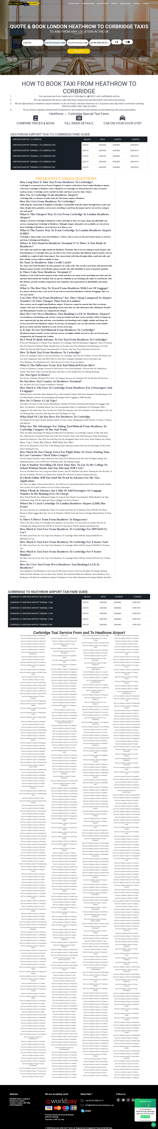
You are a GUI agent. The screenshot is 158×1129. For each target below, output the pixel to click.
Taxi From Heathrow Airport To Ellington (64, 686)
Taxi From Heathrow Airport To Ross (95, 1073)
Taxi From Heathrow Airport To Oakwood (95, 938)
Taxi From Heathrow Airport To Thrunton (126, 871)
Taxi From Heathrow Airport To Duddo (33, 1044)
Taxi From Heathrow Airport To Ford (64, 748)
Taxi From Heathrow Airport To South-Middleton (126, 759)
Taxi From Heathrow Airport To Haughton (64, 881)
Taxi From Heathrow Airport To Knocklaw (64, 1058)
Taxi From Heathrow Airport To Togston (126, 877)
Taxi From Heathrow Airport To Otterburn (95, 956)
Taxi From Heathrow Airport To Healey (64, 902)
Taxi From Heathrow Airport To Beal (33, 724)
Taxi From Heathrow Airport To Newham (95, 864)
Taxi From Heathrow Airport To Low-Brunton (95, 706)
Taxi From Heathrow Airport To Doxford (33, 1041)
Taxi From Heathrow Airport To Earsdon (33, 1058)
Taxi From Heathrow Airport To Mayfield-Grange (95, 760)
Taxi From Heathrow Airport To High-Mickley (64, 955)
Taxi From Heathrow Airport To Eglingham (64, 677)
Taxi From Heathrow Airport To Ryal (126, 644)
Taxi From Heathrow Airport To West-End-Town (126, 954)
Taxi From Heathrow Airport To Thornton (126, 863)
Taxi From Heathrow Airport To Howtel (64, 1003)
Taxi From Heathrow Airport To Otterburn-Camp (95, 953)
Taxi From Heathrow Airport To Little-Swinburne (95, 663)
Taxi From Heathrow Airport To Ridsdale (95, 1061)
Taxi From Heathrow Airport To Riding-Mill (95, 1051)
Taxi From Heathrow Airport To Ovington (95, 965)
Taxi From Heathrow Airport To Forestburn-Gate (64, 751)
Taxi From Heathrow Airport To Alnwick (33, 644)
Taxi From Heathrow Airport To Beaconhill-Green (33, 713)
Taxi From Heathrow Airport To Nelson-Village (95, 814)
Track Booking (73, 3)
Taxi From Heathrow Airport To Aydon (33, 677)
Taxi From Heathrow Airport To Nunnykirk (95, 935)
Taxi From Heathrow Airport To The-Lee (127, 847)
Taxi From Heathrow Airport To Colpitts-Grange (33, 979)
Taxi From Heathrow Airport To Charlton (33, 913)
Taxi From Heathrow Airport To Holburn (64, 978)
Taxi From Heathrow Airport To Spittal (126, 782)
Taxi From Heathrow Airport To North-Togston (95, 931)
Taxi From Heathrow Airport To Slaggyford (127, 738)
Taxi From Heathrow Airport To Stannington (126, 798)
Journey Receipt (103, 3)
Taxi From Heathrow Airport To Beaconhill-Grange (33, 709)
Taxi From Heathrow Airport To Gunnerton (64, 807)
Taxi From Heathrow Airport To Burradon (33, 858)
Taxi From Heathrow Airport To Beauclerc (33, 733)
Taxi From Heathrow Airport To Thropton (126, 868)
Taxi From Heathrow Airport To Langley (64, 1069)
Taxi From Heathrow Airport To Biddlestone (33, 769)
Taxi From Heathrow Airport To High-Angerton (64, 938)
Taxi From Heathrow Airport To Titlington (126, 874)
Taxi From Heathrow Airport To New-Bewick (95, 836)
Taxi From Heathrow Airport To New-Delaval (95, 843)
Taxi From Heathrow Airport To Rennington (95, 1046)
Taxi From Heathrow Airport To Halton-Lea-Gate (64, 844)
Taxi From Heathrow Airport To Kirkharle (64, 1039)
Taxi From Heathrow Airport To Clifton (33, 956)
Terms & (63, 1115)
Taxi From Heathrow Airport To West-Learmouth (126, 970)
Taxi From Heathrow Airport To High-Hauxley (64, 952)
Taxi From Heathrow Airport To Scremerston (126, 662)
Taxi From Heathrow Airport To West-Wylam (126, 993)
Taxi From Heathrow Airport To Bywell (33, 877)
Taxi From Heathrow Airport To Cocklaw (33, 964)
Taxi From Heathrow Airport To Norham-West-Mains (95, 893)
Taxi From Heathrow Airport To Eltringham (64, 694)
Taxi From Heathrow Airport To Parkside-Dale (95, 980)
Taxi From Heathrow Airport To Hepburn (64, 919)
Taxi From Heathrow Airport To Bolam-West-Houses (33, 801)
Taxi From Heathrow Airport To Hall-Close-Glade (64, 828)
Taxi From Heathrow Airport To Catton (33, 906)
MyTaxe (109, 1128)
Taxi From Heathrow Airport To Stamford (126, 787)
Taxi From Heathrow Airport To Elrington (64, 688)
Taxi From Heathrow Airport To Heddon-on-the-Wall (64, 908)
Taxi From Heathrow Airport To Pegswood (95, 996)
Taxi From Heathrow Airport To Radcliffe (95, 1026)
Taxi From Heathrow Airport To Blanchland (33, 791)
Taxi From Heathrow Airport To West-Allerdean (126, 945)
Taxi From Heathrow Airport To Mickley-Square (95, 776)
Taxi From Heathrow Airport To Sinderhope (127, 735)
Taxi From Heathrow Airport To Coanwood (33, 961)
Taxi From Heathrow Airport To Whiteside (126, 1022)
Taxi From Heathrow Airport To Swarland (126, 836)
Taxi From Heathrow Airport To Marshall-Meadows (95, 744)
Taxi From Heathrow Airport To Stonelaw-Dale (126, 823)
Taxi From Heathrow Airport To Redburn (95, 1037)
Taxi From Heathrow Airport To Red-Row (95, 1035)
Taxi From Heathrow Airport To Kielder (64, 1028)
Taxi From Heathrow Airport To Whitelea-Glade (126, 1014)
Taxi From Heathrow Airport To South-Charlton (126, 755)
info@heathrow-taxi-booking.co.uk (99, 1105)
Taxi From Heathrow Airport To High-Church (64, 949)
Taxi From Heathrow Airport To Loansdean (95, 675)
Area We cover (125, 3)
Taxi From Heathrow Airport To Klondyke (64, 1052)
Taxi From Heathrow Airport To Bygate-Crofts (33, 870)
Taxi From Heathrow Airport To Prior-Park (95, 1021)
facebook (118, 1100)
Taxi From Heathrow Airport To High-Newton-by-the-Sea (64, 958)
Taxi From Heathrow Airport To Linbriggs (95, 650)
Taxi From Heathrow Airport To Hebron (64, 905)
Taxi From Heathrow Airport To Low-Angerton (95, 703)
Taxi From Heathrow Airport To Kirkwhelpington (64, 1048)
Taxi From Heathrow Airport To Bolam (33, 805)
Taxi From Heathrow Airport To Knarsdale (64, 1055)
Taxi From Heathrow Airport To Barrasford (33, 691)
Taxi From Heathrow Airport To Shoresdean (126, 721)
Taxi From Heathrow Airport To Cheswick (33, 932)
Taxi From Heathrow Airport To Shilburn (127, 713)
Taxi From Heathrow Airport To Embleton (64, 700)
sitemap (55, 1117)
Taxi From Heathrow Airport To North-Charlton (95, 903)
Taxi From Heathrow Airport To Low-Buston (95, 709)
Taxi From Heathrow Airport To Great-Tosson (64, 781)
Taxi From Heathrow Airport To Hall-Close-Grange (64, 833)
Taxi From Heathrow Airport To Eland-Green (64, 680)
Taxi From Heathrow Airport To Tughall (126, 898)
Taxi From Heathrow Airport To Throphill (126, 866)
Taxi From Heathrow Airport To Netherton (95, 830)
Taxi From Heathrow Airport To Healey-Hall (64, 899)
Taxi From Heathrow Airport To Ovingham (95, 962)
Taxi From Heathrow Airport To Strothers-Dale (126, 832)
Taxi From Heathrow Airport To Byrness (33, 874)
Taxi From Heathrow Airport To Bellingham (33, 748)
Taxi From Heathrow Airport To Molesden (95, 801)
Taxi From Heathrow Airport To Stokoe (126, 817)
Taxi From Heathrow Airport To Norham (95, 897)
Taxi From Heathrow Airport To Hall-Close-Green (64, 837)
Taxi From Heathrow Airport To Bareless (33, 688)
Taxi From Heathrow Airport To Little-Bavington (95, 659)
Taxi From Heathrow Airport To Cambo (33, 882)
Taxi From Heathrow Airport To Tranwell (126, 890)
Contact (145, 3)
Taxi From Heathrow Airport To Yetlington (126, 1077)
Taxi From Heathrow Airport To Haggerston (64, 816)
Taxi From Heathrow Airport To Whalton (126, 999)
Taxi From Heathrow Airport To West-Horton (126, 967)
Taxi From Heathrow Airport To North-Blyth (95, 900)
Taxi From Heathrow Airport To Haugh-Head (64, 878)
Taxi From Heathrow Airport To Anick (33, 659)
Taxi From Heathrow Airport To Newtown (95, 887)
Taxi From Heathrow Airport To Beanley (33, 727)
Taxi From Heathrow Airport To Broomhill (33, 839)
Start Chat (145, 1117)
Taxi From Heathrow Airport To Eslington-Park (64, 706)
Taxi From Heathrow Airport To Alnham (33, 638)
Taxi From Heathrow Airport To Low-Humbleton (95, 718)
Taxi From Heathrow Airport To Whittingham (126, 1035)
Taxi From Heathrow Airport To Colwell (33, 983)
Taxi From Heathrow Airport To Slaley (126, 741)
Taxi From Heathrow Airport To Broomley (33, 841)
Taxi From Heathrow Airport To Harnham (64, 869)
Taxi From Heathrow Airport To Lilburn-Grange (95, 639)
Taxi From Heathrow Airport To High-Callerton (64, 946)
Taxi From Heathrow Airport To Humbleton (64, 1006)
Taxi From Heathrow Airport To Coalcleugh (33, 959)
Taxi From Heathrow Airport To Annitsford (33, 662)
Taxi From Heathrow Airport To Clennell (33, 953)
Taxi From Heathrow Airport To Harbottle (64, 861)
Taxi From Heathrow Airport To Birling (33, 781)
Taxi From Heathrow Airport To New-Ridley (95, 851)
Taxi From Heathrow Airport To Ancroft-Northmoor (33, 653)
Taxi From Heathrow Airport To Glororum (64, 766)
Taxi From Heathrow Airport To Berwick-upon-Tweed (33, 766)
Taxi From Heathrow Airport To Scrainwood (126, 659)
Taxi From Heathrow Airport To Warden (127, 917)
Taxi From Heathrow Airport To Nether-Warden (95, 822)
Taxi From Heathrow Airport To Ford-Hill (64, 745)
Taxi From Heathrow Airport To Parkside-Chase (95, 976)
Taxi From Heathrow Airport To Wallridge (126, 912)
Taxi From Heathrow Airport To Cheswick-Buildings (33, 928)
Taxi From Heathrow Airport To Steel (127, 803)
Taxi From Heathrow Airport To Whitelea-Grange (126, 1018)
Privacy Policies (51, 1115)
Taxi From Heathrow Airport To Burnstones (33, 855)
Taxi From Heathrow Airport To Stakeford (126, 785)
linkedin (133, 1100)
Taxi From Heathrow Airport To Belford (33, 745)
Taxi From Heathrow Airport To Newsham (95, 870)
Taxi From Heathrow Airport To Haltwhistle (64, 856)
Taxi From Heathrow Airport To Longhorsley (95, 687)
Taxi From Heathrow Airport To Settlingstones (126, 692)
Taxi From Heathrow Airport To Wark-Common (126, 929)
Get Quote (79, 51)
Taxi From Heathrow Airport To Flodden (64, 736)
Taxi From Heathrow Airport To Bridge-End (33, 833)
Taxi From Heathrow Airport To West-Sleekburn (126, 980)
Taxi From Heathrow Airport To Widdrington (126, 1051)
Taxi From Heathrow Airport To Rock (95, 1067)
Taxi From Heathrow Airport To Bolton (33, 808)
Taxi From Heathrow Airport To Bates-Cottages (33, 697)
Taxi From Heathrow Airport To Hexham (64, 935)
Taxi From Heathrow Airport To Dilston (33, 1026)
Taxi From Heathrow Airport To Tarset (126, 842)
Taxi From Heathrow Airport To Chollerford (33, 937)
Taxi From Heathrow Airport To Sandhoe (126, 649)
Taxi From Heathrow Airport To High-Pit (64, 962)
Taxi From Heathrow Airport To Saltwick (126, 646)
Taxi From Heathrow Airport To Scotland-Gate (126, 653)
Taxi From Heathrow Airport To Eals (33, 1055)
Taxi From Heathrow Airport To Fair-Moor (64, 712)
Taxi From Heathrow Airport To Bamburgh (33, 682)
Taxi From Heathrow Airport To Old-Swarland (95, 946)
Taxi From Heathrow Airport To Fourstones (64, 755)
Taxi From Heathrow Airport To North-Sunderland (95, 927)
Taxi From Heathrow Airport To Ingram (64, 1017)
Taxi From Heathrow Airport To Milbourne (95, 790)
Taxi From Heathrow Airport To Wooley (126, 1066)
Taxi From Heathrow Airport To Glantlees (64, 760)
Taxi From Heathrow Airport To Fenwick (64, 734)
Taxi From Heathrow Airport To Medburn (95, 764)
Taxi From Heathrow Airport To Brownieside (33, 844)
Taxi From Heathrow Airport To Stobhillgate (126, 809)
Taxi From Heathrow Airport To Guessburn (64, 802)
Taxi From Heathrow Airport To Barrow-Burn (33, 693)
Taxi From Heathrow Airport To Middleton (95, 787)
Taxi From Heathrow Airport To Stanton (127, 800)
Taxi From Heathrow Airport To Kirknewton (64, 1045)
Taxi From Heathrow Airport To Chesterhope (33, 922)
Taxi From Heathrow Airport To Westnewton (126, 996)
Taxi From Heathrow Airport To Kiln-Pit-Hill (64, 1034)
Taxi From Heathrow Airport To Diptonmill (33, 1028)
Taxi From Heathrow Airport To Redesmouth (95, 1040)
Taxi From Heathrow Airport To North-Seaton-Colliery (95, 920)
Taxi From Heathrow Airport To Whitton (127, 1038)
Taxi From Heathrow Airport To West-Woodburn (126, 989)
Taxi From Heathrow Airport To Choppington (33, 943)
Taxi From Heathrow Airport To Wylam (126, 1072)
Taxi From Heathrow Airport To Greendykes (64, 788)
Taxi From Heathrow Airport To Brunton (33, 850)
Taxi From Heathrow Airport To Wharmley (126, 1001)
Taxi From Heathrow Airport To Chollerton (33, 940)
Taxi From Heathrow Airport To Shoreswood (126, 724)
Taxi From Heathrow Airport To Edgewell (64, 672)
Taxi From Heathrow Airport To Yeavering (126, 1075)
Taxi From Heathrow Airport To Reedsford (95, 1043)
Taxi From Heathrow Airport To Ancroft (33, 657)
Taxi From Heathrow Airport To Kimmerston (64, 1036)
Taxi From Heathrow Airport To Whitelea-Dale (126, 1009)
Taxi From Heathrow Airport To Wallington (126, 909)
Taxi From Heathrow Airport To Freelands (64, 758)
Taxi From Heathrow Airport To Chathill (33, 916)
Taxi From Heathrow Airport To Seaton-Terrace (127, 682)
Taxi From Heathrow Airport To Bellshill (33, 751)
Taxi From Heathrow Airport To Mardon (95, 741)
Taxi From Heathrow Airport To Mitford (95, 798)
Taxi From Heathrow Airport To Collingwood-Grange (33, 972)
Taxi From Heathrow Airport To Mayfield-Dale (95, 751)
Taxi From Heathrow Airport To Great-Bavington (64, 772)
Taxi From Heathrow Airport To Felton (64, 728)
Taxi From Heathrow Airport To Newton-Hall (95, 872)
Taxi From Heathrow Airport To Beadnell (33, 721)
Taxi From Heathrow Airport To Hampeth (64, 858)
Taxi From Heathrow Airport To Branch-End (33, 822)
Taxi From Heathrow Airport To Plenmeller (95, 1004)
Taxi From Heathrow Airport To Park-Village (95, 972)
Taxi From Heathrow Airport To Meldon (95, 767)
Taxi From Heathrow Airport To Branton (33, 827)
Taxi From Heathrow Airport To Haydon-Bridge (64, 890)
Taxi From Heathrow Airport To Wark (126, 933)
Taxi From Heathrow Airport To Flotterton (64, 739)
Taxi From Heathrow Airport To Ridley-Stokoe (95, 1055)
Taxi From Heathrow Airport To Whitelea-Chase (126, 1005)
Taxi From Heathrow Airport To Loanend (95, 672)
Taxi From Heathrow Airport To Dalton (33, 1012)
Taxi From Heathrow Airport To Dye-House (33, 1050)
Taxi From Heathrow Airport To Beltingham (33, 757)
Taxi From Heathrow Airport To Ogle (95, 941)
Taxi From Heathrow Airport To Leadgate (64, 1074)
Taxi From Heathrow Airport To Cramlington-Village (33, 997)
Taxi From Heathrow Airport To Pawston (95, 993)
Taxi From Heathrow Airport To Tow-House (127, 880)
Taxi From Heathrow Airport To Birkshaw (33, 778)
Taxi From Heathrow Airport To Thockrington (126, 853)
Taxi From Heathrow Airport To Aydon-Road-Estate (33, 673)
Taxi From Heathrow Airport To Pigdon (95, 1001)
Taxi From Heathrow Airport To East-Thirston (64, 648)
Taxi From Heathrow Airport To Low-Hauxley (95, 715)
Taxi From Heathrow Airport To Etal (64, 710)
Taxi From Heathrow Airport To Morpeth (95, 804)
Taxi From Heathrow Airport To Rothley (126, 635)
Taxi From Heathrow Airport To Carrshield (33, 893)
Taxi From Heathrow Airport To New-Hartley (95, 846)
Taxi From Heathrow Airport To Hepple (64, 922)
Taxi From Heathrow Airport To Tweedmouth (126, 901)
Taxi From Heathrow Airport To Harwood (64, 875)
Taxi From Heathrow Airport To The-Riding (126, 850)
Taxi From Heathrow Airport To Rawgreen (95, 1029)
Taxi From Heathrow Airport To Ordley (95, 949)
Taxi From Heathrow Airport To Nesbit (95, 818)
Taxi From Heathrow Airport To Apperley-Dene (33, 666)
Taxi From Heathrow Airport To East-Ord (64, 641)
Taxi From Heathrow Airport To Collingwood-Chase (33, 968)
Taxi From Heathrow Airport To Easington (33, 1061)
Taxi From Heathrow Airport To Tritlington (126, 892)
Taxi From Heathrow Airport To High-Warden (64, 965)
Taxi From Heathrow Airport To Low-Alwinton (95, 698)
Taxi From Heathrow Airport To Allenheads (33, 635)
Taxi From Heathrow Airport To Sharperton (127, 696)
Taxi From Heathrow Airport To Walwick (126, 915)
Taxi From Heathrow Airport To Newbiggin (95, 859)
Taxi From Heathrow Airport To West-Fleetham (126, 958)
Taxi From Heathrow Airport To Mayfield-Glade (95, 756)
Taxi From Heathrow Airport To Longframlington (95, 681)
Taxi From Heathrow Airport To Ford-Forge (64, 742)
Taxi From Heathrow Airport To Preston (95, 1015)
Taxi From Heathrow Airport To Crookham (33, 1009)
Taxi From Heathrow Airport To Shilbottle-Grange (126, 707)
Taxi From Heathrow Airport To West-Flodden (126, 963)
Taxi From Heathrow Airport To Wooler (126, 1064)
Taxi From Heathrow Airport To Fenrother (64, 731)
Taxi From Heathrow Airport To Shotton (127, 730)
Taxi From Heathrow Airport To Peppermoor (95, 998)
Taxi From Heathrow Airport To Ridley (95, 1059)
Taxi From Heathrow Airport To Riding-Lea (95, 1049)
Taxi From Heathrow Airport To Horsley (64, 995)
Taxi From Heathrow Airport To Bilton (33, 772)
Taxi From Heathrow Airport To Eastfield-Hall (64, 669)
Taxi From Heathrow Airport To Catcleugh (33, 903)
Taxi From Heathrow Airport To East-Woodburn (64, 652)
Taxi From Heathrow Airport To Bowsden (33, 819)
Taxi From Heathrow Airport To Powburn (95, 1010)
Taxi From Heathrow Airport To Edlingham (64, 675)
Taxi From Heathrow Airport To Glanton (64, 763)
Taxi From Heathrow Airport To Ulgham (127, 904)
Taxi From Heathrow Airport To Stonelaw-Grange (126, 828)
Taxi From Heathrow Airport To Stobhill (126, 806)
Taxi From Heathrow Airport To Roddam (95, 1070)
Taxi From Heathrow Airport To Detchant (33, 1023)
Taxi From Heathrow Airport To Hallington (64, 841)
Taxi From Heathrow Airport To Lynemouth (95, 735)
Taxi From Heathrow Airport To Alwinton (33, 646)
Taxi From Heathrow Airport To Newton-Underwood (95, 880)
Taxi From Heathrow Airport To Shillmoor (126, 716)
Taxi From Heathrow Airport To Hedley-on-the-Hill (64, 913)
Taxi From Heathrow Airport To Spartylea (126, 776)
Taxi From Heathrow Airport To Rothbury (95, 1075)
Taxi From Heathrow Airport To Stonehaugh (126, 820)
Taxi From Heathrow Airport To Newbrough (95, 861)
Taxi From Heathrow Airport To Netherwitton (95, 833)
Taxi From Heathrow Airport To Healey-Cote (64, 896)
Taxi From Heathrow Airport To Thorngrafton (126, 856)
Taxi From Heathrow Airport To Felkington (64, 725)
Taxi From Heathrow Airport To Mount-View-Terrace (95, 807)
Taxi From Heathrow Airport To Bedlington (33, 743)
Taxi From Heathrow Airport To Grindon (64, 799)
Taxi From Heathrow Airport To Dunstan (33, 1047)
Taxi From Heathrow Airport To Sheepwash (126, 703)
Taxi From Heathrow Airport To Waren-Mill (126, 920)
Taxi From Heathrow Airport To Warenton (126, 926)
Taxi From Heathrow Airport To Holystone (64, 986)
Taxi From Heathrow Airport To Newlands (95, 867)
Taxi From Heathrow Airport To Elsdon (64, 691)
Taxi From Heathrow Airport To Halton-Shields (64, 849)
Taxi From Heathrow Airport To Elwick (64, 697)
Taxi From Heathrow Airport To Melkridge (95, 772)
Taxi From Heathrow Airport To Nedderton (95, 811)
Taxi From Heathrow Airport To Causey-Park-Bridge (33, 910)
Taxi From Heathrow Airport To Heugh (64, 932)
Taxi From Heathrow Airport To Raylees (95, 1032)
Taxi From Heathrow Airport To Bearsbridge (33, 730)
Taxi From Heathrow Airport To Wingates (126, 1053)
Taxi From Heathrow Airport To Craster (33, 1003)
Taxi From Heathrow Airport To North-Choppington (95, 908)
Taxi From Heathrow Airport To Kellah (64, 1025)
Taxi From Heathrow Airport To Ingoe (64, 1014)
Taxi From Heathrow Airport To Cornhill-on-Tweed (33, 989)
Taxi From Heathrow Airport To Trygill (126, 895)
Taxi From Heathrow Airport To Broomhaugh (33, 836)
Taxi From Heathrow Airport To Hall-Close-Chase (64, 819)
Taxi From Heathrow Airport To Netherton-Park (95, 826)
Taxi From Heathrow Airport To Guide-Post (64, 805)
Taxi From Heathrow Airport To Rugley (126, 641)
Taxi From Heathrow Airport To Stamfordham (126, 791)
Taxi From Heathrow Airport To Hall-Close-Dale (64, 824)
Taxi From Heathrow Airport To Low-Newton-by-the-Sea (95, 723)
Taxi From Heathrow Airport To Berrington (33, 759)
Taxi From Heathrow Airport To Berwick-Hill (33, 762)
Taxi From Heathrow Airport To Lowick (95, 729)
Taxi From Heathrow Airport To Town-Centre (126, 882)
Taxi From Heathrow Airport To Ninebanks (95, 890)
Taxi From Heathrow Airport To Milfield (95, 793)
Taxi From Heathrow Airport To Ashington (33, 669)
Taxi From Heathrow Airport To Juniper (64, 1020)
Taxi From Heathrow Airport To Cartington (33, 901)
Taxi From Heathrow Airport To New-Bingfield (95, 839)
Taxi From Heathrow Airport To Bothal (33, 814)
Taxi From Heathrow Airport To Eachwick (33, 1052)
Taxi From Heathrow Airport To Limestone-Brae (95, 646)
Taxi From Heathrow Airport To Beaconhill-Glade (33, 704)
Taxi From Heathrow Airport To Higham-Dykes (64, 968)
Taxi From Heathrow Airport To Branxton (33, 830)
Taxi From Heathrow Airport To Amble (33, 649)
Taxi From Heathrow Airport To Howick (64, 1000)
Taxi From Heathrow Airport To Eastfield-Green (64, 665)
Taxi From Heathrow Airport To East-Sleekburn (64, 644)
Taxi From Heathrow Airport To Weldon (127, 939)
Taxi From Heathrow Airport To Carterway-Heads (33, 897)
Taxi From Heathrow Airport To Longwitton (95, 695)
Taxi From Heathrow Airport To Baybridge (33, 701)
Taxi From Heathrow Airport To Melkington (95, 770)
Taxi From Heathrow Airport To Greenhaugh (64, 791)
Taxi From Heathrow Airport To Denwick (33, 1020)
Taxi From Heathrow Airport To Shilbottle (126, 710)
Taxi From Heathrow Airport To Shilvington (127, 719)
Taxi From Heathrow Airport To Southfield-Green (127, 768)
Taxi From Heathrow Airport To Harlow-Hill (64, 867)
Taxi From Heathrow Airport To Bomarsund (33, 811)
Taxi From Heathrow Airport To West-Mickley (126, 977)
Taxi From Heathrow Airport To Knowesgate (64, 1060)
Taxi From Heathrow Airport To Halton (64, 853)
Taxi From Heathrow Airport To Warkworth (127, 936)
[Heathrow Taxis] (24, 6)
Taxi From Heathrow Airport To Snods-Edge (126, 747)
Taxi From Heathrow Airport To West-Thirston (126, 985)
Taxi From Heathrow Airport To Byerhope (33, 866)
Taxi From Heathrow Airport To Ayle (33, 679)
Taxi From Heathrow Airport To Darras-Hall (33, 1014)
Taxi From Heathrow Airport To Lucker (95, 732)
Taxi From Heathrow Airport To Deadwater (33, 1017)
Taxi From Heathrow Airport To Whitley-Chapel (127, 1031)
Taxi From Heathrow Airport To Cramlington (33, 1001)
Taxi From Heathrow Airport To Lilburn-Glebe (95, 635)
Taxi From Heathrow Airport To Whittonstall (126, 1041)
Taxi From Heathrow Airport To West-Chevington (126, 949)
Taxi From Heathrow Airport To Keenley (64, 1022)
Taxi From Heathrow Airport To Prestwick (95, 1018)
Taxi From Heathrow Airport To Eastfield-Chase (64, 656)
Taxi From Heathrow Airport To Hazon (64, 893)
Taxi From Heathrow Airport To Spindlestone (126, 779)
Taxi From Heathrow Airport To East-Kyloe (33, 1074)
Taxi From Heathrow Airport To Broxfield (33, 847)
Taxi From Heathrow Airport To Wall (126, 906)
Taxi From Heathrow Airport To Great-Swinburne (64, 777)
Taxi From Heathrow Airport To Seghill (126, 688)
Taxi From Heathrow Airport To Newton (95, 884)
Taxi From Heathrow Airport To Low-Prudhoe (95, 727)
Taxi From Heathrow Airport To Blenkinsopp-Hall (33, 794)
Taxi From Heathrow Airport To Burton (33, 861)
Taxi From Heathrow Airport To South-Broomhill (126, 750)
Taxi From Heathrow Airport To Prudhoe (95, 1023)
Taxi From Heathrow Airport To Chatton (33, 919)
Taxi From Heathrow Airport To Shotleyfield (126, 727)
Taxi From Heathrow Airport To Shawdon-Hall (126, 699)
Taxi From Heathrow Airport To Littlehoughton (95, 668)
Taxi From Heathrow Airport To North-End (95, 912)
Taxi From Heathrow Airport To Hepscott (64, 929)
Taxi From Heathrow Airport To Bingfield (33, 775)
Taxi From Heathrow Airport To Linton (95, 655)
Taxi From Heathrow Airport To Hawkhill (64, 883)
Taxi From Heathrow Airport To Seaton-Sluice (127, 677)
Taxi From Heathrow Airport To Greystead (64, 796)
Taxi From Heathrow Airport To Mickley (95, 780)
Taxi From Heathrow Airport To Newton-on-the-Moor (95, 876)
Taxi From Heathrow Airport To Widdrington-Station (126, 1047)
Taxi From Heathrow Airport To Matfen (95, 748)
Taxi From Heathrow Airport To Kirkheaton (64, 1042)
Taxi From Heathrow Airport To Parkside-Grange (95, 989)
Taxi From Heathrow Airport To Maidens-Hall (95, 738)
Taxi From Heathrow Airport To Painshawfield (95, 968)
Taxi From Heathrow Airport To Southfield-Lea (127, 773)
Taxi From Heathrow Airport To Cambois (33, 885)
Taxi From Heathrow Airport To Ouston (95, 959)
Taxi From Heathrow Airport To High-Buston (64, 942)
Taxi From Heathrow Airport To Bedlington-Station (33, 739)
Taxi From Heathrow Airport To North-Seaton (95, 923)
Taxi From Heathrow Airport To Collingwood (33, 976)
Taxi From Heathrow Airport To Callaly (33, 879)
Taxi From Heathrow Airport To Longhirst (95, 685)
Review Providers (88, 3)
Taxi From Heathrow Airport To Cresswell (33, 1006)
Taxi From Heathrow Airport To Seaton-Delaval (127, 673)
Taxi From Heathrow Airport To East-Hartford (33, 1068)
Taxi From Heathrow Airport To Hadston (64, 813)
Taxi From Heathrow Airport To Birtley (33, 783)
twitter (123, 1100)
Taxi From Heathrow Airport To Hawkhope (64, 886)
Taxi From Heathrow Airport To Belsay (33, 754)
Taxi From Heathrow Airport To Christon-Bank (33, 946)
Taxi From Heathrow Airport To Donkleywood (33, 1037)
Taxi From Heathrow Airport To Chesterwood (33, 925)
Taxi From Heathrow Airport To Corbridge (33, 986)
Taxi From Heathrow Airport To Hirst (64, 975)
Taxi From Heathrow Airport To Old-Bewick (95, 944)
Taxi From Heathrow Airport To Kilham (64, 1031)
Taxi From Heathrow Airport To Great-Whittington (64, 784)
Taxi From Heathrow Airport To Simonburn (127, 733)
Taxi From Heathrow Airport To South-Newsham (126, 764)
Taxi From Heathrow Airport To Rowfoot (126, 638)
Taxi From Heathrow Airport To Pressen (95, 1012)
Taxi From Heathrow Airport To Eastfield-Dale (64, 661)
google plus (128, 1100)
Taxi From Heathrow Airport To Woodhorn (126, 1061)
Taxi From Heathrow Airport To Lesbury (64, 1077)
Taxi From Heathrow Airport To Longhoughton (95, 691)
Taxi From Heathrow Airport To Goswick (64, 769)
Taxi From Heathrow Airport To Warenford (126, 923)
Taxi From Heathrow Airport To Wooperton (127, 1069)
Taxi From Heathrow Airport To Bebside (33, 735)
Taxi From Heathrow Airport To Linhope (95, 653)
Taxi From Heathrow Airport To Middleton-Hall (95, 783)
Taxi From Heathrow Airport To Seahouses (127, 669)
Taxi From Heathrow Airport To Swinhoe (126, 839)
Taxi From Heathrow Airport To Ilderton (64, 1011)
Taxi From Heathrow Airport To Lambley (64, 1063)
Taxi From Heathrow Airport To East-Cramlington (33, 1064)
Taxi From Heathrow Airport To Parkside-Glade (95, 985)
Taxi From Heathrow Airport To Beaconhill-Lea (33, 718)
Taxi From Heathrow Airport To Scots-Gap (126, 657)
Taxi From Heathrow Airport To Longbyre (95, 677)
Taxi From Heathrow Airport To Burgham (33, 853)
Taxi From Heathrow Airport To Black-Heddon (33, 787)
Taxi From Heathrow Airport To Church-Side (33, 950)
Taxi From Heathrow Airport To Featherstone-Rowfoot (64, 722)
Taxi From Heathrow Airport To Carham (33, 890)
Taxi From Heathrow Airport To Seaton (126, 686)
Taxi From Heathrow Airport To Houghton (64, 997)
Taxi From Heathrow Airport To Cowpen (33, 993)
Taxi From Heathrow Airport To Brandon (33, 825)
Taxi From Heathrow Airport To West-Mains (126, 974)
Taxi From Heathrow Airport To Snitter (126, 744)
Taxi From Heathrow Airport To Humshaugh (64, 1008)
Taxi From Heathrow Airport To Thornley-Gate (126, 859)
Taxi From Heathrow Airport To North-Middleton (95, 915)
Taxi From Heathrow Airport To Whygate (126, 1043)
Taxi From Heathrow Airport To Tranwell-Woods (126, 886)
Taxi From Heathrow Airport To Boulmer (33, 816)
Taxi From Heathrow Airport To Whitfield (126, 1028)
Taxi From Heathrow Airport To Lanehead (64, 1066)
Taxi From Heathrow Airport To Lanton (64, 1071)
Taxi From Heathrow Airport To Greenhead (64, 793)
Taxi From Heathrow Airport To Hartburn (64, 872)
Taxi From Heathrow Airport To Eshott (64, 702)
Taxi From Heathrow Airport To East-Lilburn (64, 638)
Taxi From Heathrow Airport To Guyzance (64, 810)
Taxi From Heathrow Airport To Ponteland (95, 1007)
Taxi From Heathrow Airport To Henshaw (64, 916)
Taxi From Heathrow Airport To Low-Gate (95, 712)
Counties (136, 3)
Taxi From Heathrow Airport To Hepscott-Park (64, 925)
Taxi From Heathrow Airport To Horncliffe (64, 992)
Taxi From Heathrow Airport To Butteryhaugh (33, 864)
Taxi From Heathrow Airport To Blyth (33, 798)
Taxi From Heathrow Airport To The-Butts (126, 844)
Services (114, 3)
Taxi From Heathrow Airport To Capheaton (33, 888)
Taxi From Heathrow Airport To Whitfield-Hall (126, 1025)
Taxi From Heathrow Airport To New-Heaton (95, 848)
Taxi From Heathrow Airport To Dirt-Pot (33, 1031)
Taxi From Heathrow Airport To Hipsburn (64, 972)
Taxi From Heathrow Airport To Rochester (95, 1064)
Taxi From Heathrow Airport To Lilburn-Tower (95, 643)
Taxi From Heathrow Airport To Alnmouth (33, 641)
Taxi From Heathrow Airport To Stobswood (126, 811)
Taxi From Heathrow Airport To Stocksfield (127, 814)
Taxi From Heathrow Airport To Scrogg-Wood (127, 666)
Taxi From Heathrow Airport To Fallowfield (64, 715)
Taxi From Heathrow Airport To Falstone (64, 718)
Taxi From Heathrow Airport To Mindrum (95, 795)
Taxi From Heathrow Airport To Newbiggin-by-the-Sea (95, 855)
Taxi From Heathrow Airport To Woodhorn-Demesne (127, 1057)
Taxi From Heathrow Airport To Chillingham (33, 935)
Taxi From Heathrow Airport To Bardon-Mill (33, 685)
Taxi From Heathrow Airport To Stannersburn (126, 795)
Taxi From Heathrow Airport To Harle (64, 864)
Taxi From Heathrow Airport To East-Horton (33, 1071)
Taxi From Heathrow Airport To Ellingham (64, 683)
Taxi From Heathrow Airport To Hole (64, 981)
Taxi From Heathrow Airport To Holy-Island (64, 983)
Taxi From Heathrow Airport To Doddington (33, 1034)
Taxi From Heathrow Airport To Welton (126, 941)
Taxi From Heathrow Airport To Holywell (64, 989)
